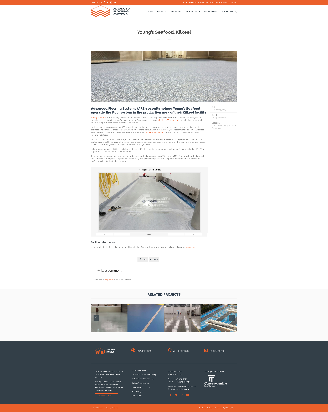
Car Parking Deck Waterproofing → (145, 375)
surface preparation (155, 132)
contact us (190, 247)
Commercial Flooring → (141, 387)
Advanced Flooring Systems (108, 408)
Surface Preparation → (140, 383)
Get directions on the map (177, 389)
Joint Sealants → (138, 396)
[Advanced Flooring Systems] (117, 11)
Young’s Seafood (98, 117)
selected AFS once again (168, 120)
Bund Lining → (137, 392)
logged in (108, 280)
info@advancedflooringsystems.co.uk (182, 386)
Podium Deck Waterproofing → (144, 379)
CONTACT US (213, 2)
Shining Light (230, 408)
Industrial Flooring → (140, 370)
